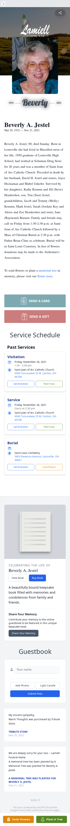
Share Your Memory (23, 633)
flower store (44, 276)
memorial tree (48, 270)
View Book (18, 578)
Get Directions (21, 383)
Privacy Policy (25, 810)
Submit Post (35, 693)
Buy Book (37, 578)
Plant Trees (49, 383)
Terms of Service (44, 810)
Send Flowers (49, 467)
